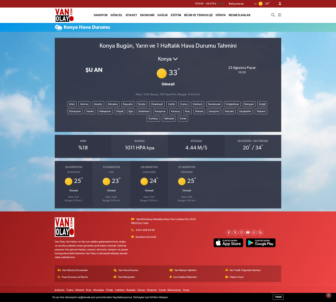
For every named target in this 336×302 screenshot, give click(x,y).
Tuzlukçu (153, 118)
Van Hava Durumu (128, 270)
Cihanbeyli (157, 104)
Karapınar (160, 111)
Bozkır (142, 104)
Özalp (109, 290)
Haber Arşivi (237, 277)
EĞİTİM (176, 15)
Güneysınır (75, 111)
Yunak (182, 118)
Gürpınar (152, 290)
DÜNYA (221, 15)
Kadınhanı (144, 111)
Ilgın (131, 111)
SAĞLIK (162, 15)
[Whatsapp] (254, 232)
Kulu (187, 111)
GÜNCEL (116, 15)
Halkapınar (105, 111)
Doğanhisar (232, 104)
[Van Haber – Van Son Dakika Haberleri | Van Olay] (64, 15)
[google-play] (260, 242)
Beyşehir (128, 104)
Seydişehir (245, 111)
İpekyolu (59, 290)
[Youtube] (248, 232)
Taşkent (261, 111)
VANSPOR (100, 15)
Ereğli (262, 104)
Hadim (90, 111)
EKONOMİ (147, 15)
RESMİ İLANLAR (239, 15)
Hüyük (119, 111)
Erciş (88, 290)
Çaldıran (120, 290)
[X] (235, 232)
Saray (186, 290)
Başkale (131, 290)
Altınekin (113, 104)
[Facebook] (229, 232)
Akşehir (98, 104)
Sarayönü (214, 111)
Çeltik (171, 104)
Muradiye (98, 290)
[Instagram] (241, 232)
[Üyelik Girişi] (278, 4)
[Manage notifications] (328, 295)
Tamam (278, 297)
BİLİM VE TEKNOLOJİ (198, 15)
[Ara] (273, 15)
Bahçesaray (174, 290)
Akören (84, 104)
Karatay (175, 111)
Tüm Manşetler (126, 277)
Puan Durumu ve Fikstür (75, 277)
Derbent (198, 104)
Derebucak (214, 104)
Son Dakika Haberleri (185, 277)
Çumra (183, 104)
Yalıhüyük (169, 118)
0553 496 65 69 (145, 230)
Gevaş (141, 290)
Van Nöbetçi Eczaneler (75, 270)
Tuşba (69, 290)
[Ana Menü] (279, 15)
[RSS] (260, 232)
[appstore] (228, 242)
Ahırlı (72, 104)
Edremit (79, 290)
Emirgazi (249, 104)
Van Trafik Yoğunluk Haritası (245, 270)
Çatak (162, 290)
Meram (199, 111)
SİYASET (131, 15)
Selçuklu (229, 111)
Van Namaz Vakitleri (185, 270)
